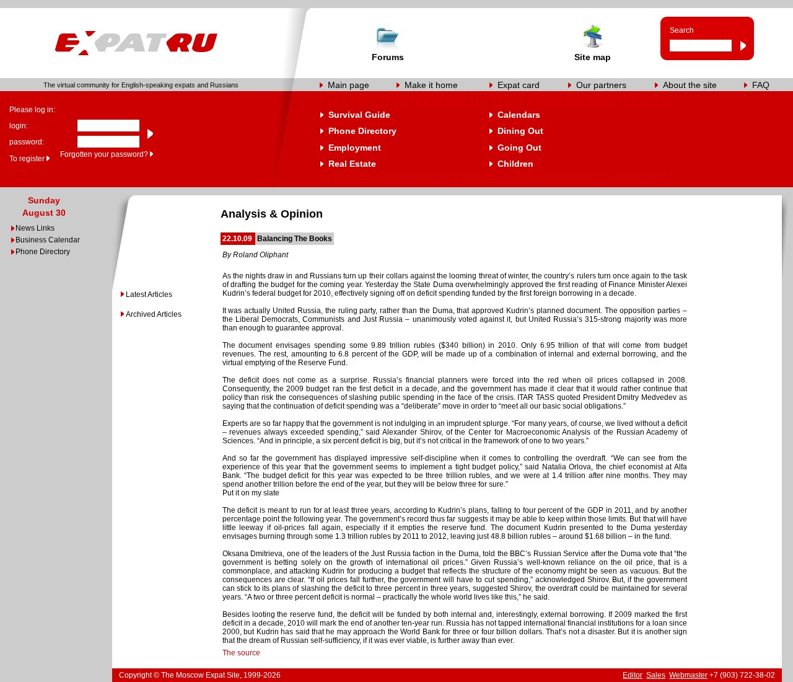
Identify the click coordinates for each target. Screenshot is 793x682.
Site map (592, 57)
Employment (354, 148)
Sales (655, 675)
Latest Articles (149, 294)
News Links (35, 228)
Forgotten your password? (104, 154)
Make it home (431, 85)
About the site (690, 85)
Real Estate (352, 164)
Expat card (518, 85)
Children (515, 164)
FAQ (760, 85)
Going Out (519, 148)
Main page (348, 85)
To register (27, 158)
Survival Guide (359, 115)
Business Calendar (47, 240)
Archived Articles (154, 314)
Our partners (601, 85)
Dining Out (520, 131)
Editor (632, 675)
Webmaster (688, 675)
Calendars (518, 115)
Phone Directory (362, 131)
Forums (388, 57)
